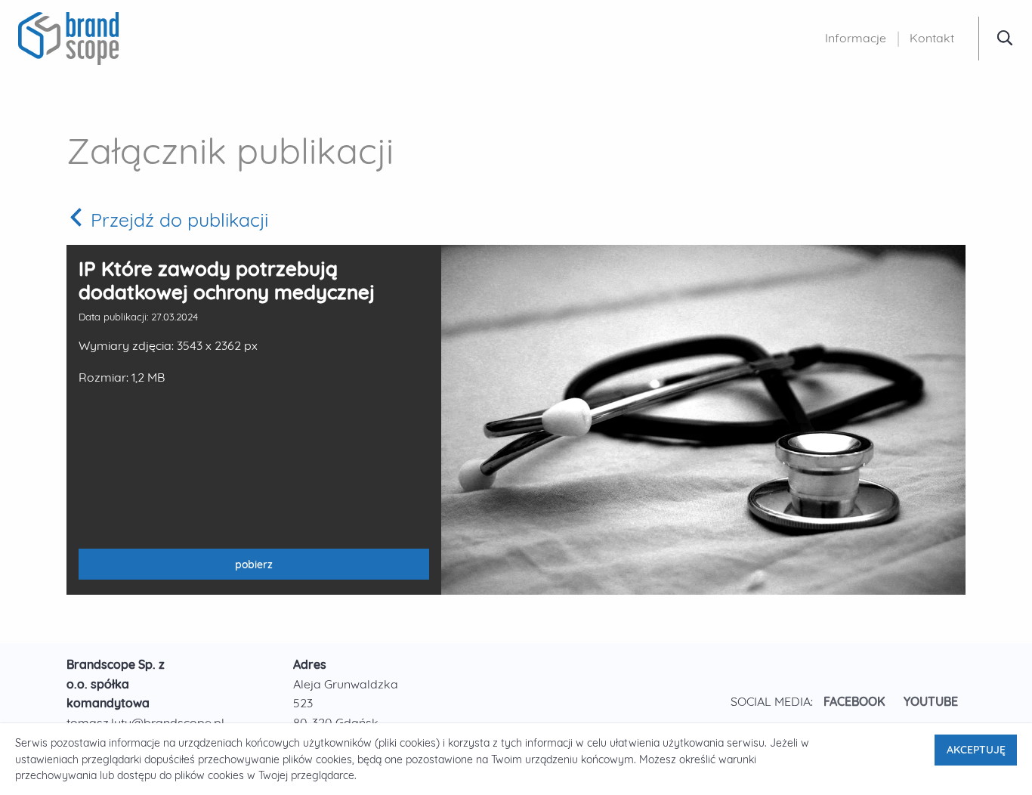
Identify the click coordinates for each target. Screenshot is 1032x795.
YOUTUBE (931, 701)
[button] (1004, 38)
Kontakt (932, 37)
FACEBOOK (854, 701)
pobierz (181, 569)
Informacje (855, 37)
